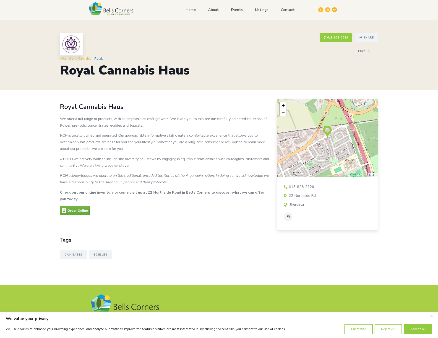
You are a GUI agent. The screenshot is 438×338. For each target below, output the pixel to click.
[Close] (433, 315)
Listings (262, 9)
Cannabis (73, 254)
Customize (358, 329)
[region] (219, 325)
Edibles (100, 254)
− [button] (283, 112)
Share (369, 37)
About (213, 9)
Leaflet (373, 175)
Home (191, 9)
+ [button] (283, 105)
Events (237, 9)
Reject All (388, 329)
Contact (288, 9)
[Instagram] (327, 9)
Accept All (418, 329)
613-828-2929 (337, 37)
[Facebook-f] (320, 9)
